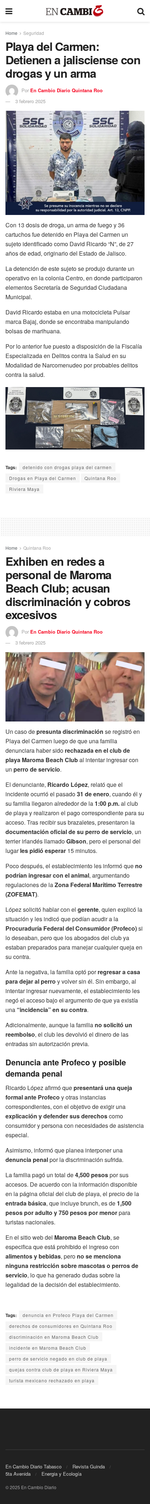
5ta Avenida (18, 1473)
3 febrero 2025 (30, 101)
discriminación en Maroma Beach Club (54, 1337)
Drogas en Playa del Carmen (42, 478)
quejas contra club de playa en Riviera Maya (61, 1369)
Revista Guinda (88, 1466)
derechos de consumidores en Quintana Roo (60, 1326)
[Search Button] (141, 11)
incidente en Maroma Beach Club (47, 1348)
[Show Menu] (8, 11)
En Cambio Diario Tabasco (33, 1466)
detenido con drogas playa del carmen (67, 467)
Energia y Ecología (62, 1473)
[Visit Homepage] (75, 11)
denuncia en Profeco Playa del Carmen (68, 1315)
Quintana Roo (100, 478)
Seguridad (33, 33)
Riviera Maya (24, 489)
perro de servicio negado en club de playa (58, 1358)
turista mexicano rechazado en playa (52, 1380)
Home (11, 33)
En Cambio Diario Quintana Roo (66, 90)
